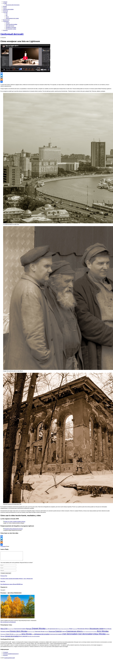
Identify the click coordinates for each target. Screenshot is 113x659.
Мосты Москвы (107, 628)
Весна (13, 628)
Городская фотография (11, 24)
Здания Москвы (39, 628)
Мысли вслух (6, 20)
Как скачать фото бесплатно (12, 5)
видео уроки (18, 634)
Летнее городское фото (65, 628)
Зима (47, 628)
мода (33, 634)
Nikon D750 (4, 628)
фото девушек (23, 636)
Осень (33, 631)
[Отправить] (56, 82)
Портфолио (6, 21)
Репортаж (5, 11)
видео (15, 634)
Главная (5, 2)
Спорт (84, 631)
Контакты (5, 30)
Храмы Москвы (10, 634)
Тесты (7, 17)
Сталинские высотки (88, 631)
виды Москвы (27, 634)
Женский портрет (10, 26)
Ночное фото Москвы (18, 631)
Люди (70, 628)
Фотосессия (3, 634)
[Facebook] (56, 73)
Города (5, 8)
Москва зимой (75, 628)
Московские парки (97, 628)
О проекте (5, 652)
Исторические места (53, 628)
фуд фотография (36, 636)
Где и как (5, 12)
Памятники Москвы (40, 631)
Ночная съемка (5, 631)
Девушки (29, 628)
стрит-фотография (69, 633)
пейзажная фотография (41, 634)
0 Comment (3, 546)
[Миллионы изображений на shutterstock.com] (18, 618)
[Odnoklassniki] (56, 80)
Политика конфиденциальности (11, 653)
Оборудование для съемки (12, 18)
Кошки (60, 628)
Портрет (46, 631)
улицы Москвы (99, 633)
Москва (5, 6)
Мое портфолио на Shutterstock (8, 622)
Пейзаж (7, 23)
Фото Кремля (94, 631)
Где (6, 14)
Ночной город (30, 631)
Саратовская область (74, 631)
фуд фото (30, 636)
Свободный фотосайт (9, 657)
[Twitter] (56, 75)
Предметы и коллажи (11, 27)
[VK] (56, 78)
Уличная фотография (8, 9)
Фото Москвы (103, 631)
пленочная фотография (56, 634)
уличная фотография (12, 636)
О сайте (5, 3)
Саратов (58, 631)
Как (6, 15)
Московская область (83, 628)
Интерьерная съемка (11, 29)
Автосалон (9, 628)
